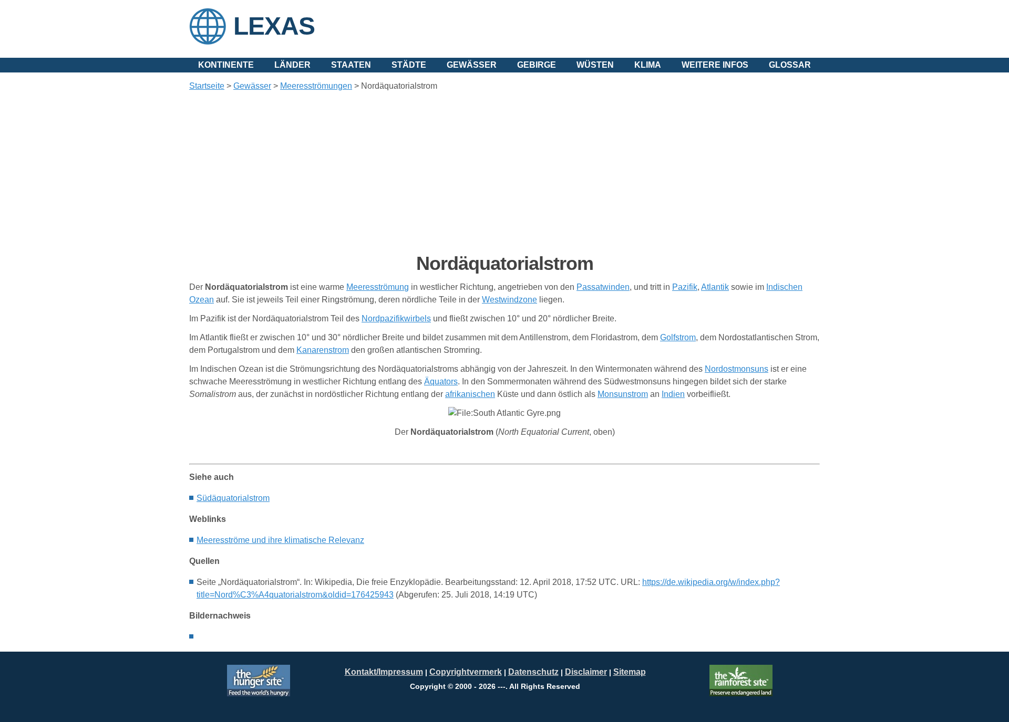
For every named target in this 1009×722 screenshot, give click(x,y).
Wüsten (595, 64)
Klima (647, 64)
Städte (409, 64)
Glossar (790, 64)
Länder (292, 64)
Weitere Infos (715, 64)
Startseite (206, 85)
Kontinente (226, 64)
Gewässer (472, 64)
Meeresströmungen (316, 85)
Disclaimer (586, 671)
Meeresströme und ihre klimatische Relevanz (280, 540)
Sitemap (629, 671)
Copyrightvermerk (465, 671)
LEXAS (274, 26)
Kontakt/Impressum (384, 671)
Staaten (351, 64)
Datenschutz (533, 671)
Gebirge (536, 64)
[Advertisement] (504, 172)
